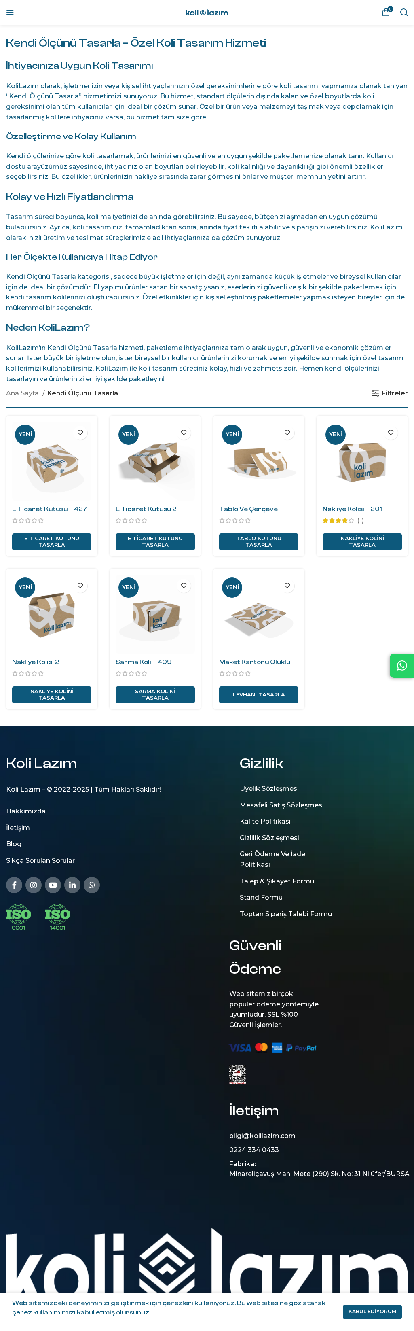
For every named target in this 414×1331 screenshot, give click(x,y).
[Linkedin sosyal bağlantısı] (72, 885)
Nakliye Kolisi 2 (35, 662)
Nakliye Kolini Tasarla (362, 541)
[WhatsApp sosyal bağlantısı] (92, 885)
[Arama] (404, 12)
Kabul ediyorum (372, 1311)
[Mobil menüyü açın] (10, 12)
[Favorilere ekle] (80, 433)
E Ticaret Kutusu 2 (146, 509)
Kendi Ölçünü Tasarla (63, 42)
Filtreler (395, 393)
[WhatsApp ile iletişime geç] (402, 666)
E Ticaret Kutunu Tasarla (51, 541)
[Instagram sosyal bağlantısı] (33, 885)
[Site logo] (207, 12)
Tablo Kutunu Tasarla (258, 541)
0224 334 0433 (254, 1150)
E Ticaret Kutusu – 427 (49, 509)
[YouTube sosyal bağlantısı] (53, 885)
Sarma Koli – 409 (143, 662)
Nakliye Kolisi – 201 (352, 509)
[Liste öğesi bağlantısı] (103, 811)
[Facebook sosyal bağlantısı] (14, 885)
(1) (360, 520)
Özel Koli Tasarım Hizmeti (198, 42)
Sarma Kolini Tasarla (155, 694)
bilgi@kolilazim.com (262, 1136)
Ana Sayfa (23, 393)
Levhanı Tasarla (259, 694)
